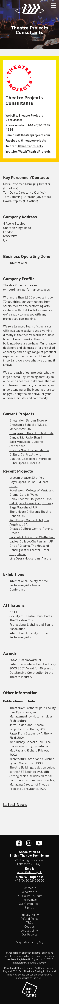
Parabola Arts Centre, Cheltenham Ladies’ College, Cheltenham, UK (32, 539)
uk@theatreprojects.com (32, 135)
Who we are (29, 892)
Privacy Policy (29, 915)
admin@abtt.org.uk (29, 872)
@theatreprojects (33, 141)
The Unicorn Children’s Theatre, (30, 512)
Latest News (15, 805)
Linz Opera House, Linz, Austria (30, 558)
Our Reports (29, 934)
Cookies (29, 927)
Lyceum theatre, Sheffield (26, 478)
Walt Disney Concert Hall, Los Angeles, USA (29, 522)
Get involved (30, 900)
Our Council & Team (29, 896)
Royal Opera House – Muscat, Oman (29, 484)
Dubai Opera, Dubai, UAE (25, 463)
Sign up (29, 908)
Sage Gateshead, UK (23, 507)
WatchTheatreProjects (34, 152)
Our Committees (29, 904)
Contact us (29, 888)
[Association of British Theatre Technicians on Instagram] (28, 843)
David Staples (12, 201)
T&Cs (29, 923)
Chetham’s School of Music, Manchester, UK (28, 427)
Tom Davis (10, 193)
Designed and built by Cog (29, 942)
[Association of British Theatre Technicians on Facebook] (19, 843)
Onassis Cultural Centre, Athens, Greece (31, 531)
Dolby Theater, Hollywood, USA (30, 499)
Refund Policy (29, 919)
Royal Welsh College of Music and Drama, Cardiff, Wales (31, 492)
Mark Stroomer (13, 184)
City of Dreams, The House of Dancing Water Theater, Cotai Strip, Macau (29, 550)
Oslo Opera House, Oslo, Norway (31, 503)
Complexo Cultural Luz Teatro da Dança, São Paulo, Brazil (31, 435)
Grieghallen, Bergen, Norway (28, 420)
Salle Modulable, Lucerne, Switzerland (26, 444)
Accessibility (29, 930)
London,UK (17, 516)
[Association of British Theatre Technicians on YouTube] (39, 843)
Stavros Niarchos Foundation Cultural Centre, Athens (29, 452)
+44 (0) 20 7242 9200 (29, 881)
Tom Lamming (12, 197)
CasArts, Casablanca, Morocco (30, 459)
